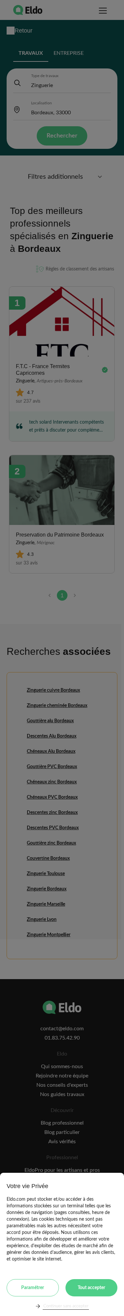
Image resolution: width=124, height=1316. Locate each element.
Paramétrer (32, 1287)
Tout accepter (91, 1287)
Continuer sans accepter (66, 1306)
